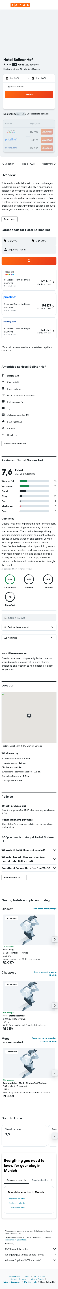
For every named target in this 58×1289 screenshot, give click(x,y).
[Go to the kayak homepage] (20, 5)
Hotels (26, 1276)
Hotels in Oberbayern (12, 1282)
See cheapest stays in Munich (45, 974)
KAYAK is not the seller (17, 1248)
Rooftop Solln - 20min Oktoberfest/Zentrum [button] (25, 1083)
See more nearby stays (44, 908)
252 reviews (32, 64)
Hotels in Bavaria (37, 1279)
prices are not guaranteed (15, 1240)
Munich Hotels (30, 1282)
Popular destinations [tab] (43, 1180)
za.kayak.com (14, 1276)
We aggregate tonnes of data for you (24, 1254)
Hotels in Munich (17, 1207)
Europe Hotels (39, 1276)
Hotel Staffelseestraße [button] (14, 1015)
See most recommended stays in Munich (44, 1040)
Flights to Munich (17, 1198)
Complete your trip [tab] (16, 1180)
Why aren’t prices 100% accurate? (23, 1260)
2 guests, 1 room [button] (15, 86)
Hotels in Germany (18, 1279)
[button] (5, 4)
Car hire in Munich (17, 1203)
